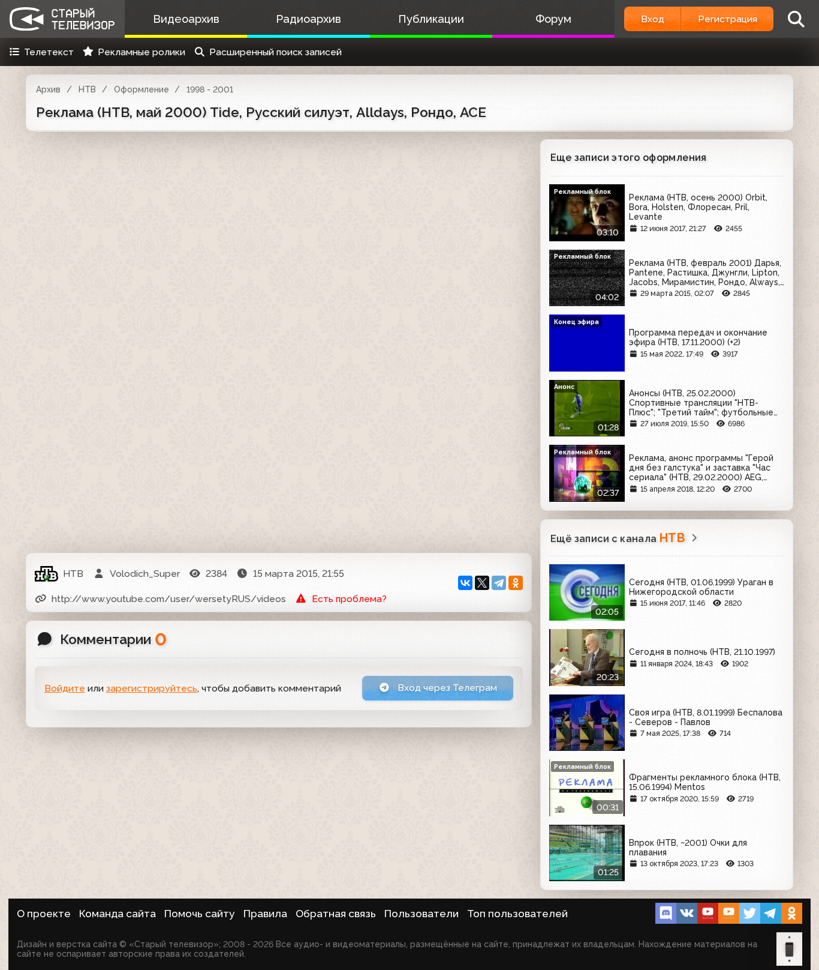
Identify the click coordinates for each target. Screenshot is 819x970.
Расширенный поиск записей (275, 52)
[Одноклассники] (515, 583)
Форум (553, 19)
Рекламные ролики (141, 52)
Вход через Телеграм (446, 687)
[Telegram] (499, 583)
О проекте (44, 914)
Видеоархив (186, 19)
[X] (482, 583)
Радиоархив (308, 19)
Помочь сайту (199, 914)
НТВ (87, 89)
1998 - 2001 (209, 89)
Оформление (141, 89)
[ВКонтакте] (465, 583)
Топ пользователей (517, 914)
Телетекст (49, 52)
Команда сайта (117, 914)
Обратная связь (336, 914)
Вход (652, 19)
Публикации (431, 19)
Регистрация (727, 19)
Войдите (64, 688)
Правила (265, 914)
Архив (48, 89)
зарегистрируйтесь (151, 688)
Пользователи (421, 914)
